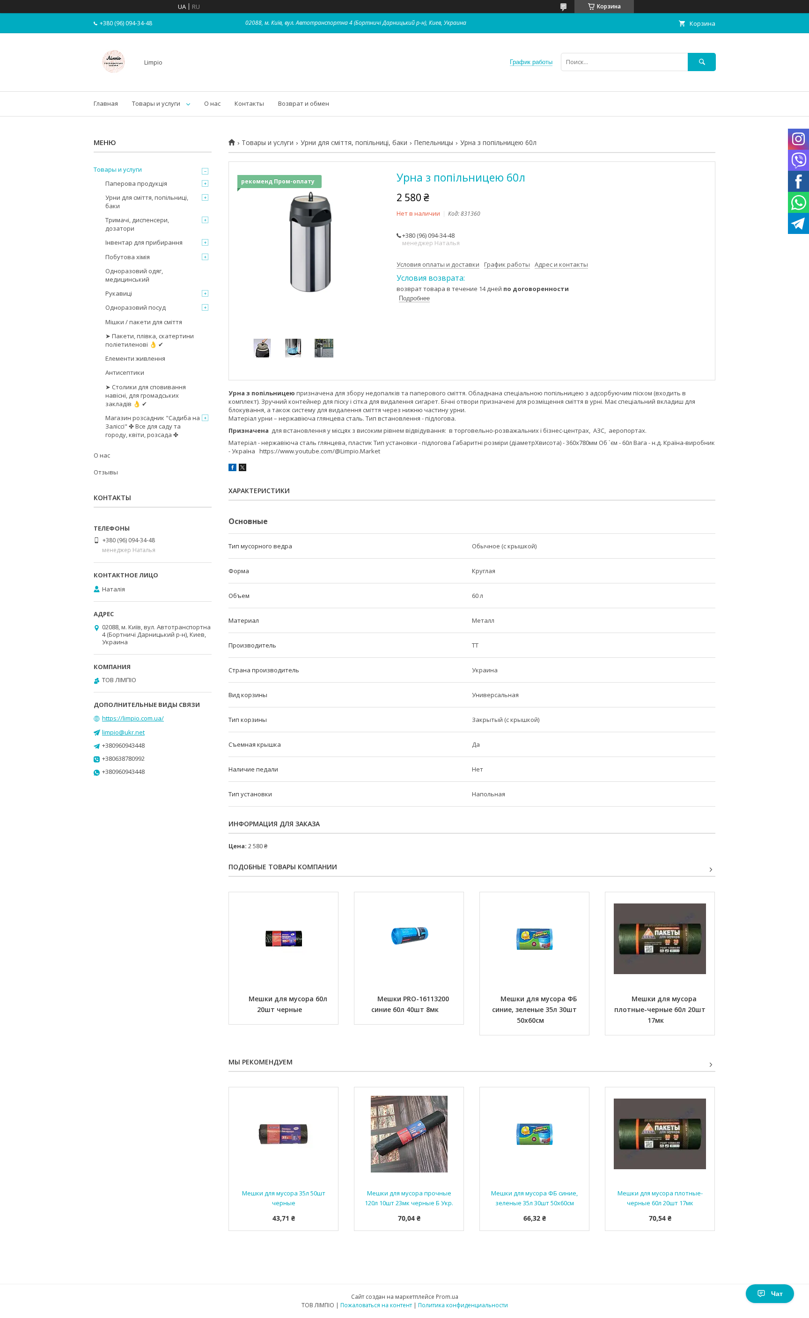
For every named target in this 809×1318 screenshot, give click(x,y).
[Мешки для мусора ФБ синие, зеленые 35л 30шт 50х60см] (534, 939)
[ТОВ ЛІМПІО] (113, 79)
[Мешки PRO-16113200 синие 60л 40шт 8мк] (408, 939)
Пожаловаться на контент (376, 1305)
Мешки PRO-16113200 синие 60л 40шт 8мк (411, 1004)
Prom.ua (447, 1297)
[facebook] (232, 469)
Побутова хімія (127, 257)
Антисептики (124, 372)
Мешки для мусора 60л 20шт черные (289, 1004)
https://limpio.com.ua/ (133, 718)
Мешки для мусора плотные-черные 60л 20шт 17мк (660, 1009)
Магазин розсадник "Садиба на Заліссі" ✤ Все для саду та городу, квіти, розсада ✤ (152, 426)
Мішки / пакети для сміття (143, 322)
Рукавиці (118, 293)
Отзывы (106, 472)
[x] (242, 469)
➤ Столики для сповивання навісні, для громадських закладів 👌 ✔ (145, 395)
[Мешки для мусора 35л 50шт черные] (283, 1134)
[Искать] (702, 62)
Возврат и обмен (303, 103)
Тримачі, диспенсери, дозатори (137, 224)
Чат (777, 1293)
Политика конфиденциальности (463, 1305)
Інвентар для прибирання (144, 242)
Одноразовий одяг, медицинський (134, 275)
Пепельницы (433, 142)
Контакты (249, 103)
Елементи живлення (135, 358)
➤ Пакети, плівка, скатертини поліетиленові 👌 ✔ (149, 340)
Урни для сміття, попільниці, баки (354, 142)
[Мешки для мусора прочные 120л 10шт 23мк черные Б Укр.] (408, 1134)
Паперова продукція (136, 183)
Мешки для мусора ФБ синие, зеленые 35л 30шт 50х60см (535, 1009)
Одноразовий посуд (135, 307)
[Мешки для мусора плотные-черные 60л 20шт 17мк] (659, 939)
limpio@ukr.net (123, 732)
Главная (106, 103)
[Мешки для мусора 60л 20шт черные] (283, 939)
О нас (212, 103)
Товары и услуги (156, 103)
